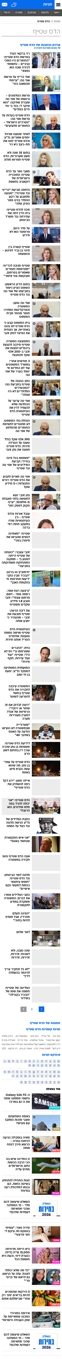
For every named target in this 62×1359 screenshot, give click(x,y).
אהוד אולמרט (37, 1040)
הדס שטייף (43, 21)
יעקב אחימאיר (53, 1040)
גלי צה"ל (45, 1036)
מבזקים (32, 12)
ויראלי (7, 12)
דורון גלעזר (7, 1036)
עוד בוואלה (53, 1089)
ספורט (19, 12)
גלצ (30, 1044)
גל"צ (34, 1044)
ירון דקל (56, 1048)
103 (4, 1048)
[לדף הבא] (23, 1009)
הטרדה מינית (8, 1040)
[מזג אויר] (14, 4)
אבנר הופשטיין (44, 1044)
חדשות (45, 12)
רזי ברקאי (12, 1048)
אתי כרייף (23, 1040)
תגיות (47, 4)
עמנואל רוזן (21, 1036)
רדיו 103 (55, 1044)
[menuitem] (45, 13)
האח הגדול (22, 1044)
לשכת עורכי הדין (42, 1048)
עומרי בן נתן (25, 1048)
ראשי (57, 12)
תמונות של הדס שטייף (45, 1023)
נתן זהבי (34, 1036)
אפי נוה (56, 1036)
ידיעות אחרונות (9, 1044)
